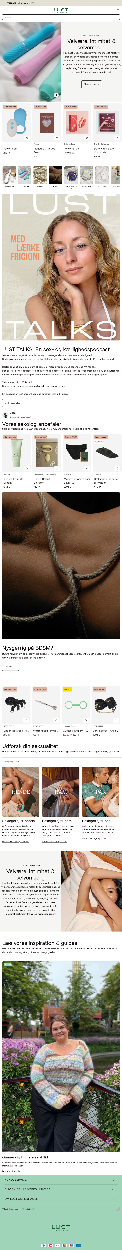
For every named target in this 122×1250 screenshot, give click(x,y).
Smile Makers (69, 144)
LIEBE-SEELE (8, 726)
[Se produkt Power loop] (16, 122)
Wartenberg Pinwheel (46, 731)
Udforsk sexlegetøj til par (94, 838)
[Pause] (56, 95)
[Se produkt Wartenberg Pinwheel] (46, 705)
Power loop (10, 148)
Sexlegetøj (9, 186)
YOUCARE (7, 474)
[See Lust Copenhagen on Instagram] (118, 1209)
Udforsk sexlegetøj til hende (15, 842)
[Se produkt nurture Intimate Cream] (16, 453)
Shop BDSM (10, 667)
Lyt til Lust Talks (12, 403)
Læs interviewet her (11, 1171)
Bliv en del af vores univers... (28, 1189)
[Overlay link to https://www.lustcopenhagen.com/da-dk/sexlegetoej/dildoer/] (40, 175)
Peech (5, 144)
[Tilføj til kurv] (27, 138)
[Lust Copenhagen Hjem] (61, 10)
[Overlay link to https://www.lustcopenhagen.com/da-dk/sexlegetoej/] (30, 62)
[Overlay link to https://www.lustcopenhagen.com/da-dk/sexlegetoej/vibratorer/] (24, 175)
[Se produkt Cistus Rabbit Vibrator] (46, 453)
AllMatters (68, 474)
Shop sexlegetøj (91, 84)
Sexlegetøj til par (71, 187)
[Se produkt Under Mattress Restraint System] (16, 705)
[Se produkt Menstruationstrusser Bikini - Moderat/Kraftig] (77, 453)
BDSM (55, 186)
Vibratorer (24, 186)
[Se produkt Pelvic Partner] (77, 122)
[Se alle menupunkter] (4, 10)
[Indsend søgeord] (6, 17)
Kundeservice (15, 1179)
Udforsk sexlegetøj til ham (54, 842)
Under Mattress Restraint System (24, 731)
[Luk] (108, 640)
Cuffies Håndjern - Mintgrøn (80, 731)
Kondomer (102, 186)
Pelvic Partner (72, 148)
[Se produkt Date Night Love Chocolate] (107, 122)
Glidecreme (86, 186)
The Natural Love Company (45, 474)
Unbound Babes (69, 726)
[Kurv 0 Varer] (118, 10)
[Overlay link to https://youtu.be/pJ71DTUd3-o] (61, 267)
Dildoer (40, 186)
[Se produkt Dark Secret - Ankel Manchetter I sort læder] (106, 705)
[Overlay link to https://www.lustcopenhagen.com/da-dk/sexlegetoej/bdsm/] (55, 175)
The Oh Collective (101, 144)
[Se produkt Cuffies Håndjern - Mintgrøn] (76, 705)
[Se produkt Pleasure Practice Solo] (46, 122)
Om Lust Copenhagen (21, 1198)
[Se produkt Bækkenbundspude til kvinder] (107, 453)
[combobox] (61, 17)
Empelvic (97, 474)
